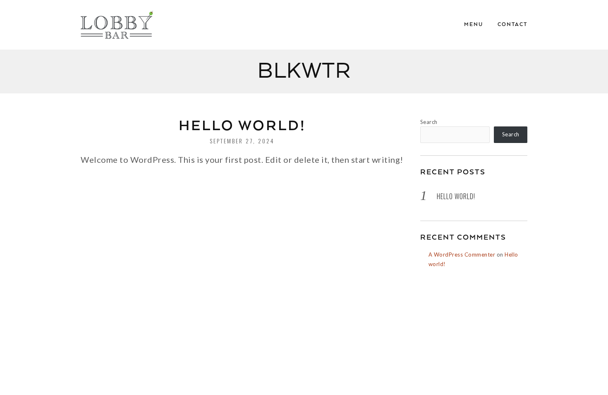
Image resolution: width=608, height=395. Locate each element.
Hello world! (242, 126)
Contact (512, 24)
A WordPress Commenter (461, 254)
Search (429, 122)
